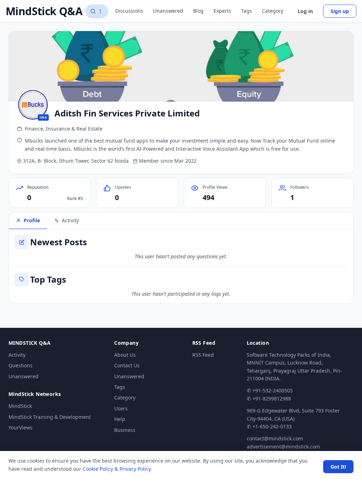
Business (124, 430)
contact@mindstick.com (275, 438)
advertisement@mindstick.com (283, 446)
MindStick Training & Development (49, 417)
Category (272, 10)
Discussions (129, 10)
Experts (222, 10)
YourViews (20, 427)
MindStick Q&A (44, 11)
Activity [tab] (70, 220)
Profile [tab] (32, 220)
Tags (246, 10)
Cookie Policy (98, 468)
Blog (198, 10)
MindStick (20, 406)
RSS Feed (203, 354)
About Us (125, 354)
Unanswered (168, 10)
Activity (16, 354)
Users (121, 408)
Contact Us (127, 365)
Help (119, 419)
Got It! (338, 466)
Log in (305, 11)
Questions (20, 365)
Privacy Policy (135, 468)
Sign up (340, 11)
